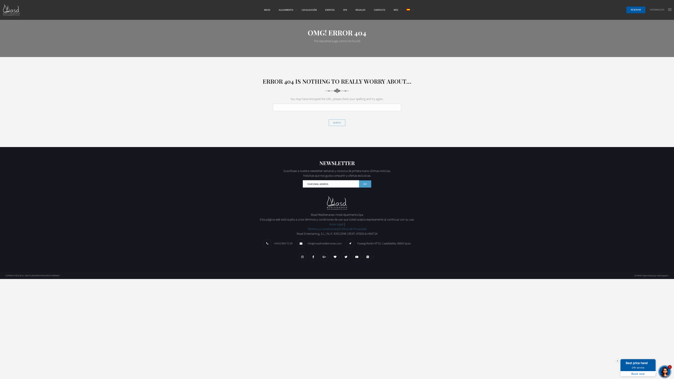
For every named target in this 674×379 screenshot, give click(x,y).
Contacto (379, 9)
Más (396, 9)
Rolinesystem (663, 275)
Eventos (330, 9)
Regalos (360, 9)
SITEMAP (638, 275)
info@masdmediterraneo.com (325, 243)
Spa (345, 9)
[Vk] (369, 257)
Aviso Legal (336, 224)
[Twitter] (347, 257)
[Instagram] (303, 257)
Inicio (267, 9)
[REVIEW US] (336, 257)
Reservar (636, 9)
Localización (309, 9)
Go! (365, 183)
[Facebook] (314, 257)
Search (337, 122)
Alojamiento (286, 9)
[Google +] (325, 257)
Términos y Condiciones (322, 229)
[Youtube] (358, 257)
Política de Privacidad (352, 229)
